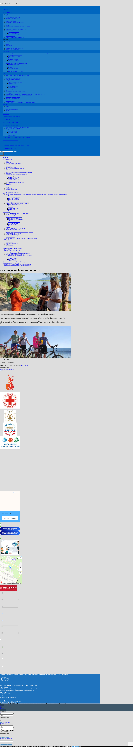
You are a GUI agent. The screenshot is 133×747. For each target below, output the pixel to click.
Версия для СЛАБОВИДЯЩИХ (7, 369)
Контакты (8, 106)
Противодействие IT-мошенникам (13, 78)
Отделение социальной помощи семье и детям (16, 63)
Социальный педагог (13, 65)
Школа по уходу (12, 133)
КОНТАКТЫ (6, 104)
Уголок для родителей (13, 68)
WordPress (61, 703)
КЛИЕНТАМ (6, 73)
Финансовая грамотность (14, 56)
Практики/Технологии (13, 59)
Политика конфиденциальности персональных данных (18, 26)
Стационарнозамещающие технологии (14, 128)
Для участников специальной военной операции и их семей (16, 137)
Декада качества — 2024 (13, 32)
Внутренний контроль (10, 36)
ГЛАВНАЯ (5, 6)
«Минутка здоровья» (13, 86)
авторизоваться (24, 365)
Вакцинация (8, 28)
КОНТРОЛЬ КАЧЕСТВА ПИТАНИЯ (11, 122)
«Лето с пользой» (12, 87)
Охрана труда (9, 45)
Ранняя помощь (11, 70)
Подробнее (76, 746)
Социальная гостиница (11, 76)
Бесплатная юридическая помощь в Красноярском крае (10, 529)
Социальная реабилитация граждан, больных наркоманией (16, 142)
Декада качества (9, 30)
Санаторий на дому (12, 131)
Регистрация (3, 712)
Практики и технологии (13, 64)
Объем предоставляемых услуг (13, 93)
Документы (8, 41)
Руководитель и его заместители (13, 17)
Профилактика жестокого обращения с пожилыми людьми (16, 145)
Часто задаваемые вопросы (12, 109)
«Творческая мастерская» (14, 84)
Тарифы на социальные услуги (12, 98)
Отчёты (7, 44)
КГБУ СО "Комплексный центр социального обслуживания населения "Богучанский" (32, 703)
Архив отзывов (9, 111)
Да (72, 746)
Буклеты (7, 90)
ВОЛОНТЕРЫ (6, 114)
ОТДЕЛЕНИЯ (6, 51)
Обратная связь (9, 107)
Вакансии (8, 24)
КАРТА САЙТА (6, 119)
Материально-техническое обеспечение (15, 37)
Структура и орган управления (13, 18)
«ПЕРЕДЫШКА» (12, 135)
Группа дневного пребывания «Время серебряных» (20, 129)
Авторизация (3, 723)
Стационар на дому (12, 132)
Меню (2, 153)
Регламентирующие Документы (13, 97)
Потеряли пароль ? (7, 722)
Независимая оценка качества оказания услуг (16, 29)
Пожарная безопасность (11, 46)
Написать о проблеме (10, 518)
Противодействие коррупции (12, 49)
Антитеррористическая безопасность (14, 48)
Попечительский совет (11, 21)
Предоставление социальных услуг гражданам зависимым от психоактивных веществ (25, 94)
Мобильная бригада (10, 101)
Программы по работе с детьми (15, 71)
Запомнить (4, 721)
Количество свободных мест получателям (15, 91)
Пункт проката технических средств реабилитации (17, 75)
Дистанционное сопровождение (13, 79)
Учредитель (8, 19)
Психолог (10, 67)
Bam (66, 703)
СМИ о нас (8, 15)
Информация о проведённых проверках (15, 22)
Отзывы (7, 110)
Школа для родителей (13, 57)
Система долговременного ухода (15, 88)
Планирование (9, 42)
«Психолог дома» (12, 83)
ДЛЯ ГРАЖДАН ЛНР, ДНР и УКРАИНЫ (12, 116)
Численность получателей (11, 99)
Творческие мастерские (13, 60)
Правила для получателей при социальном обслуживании (19, 95)
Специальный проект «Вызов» (9, 148)
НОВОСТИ (5, 9)
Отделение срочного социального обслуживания (17, 61)
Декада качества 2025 (13, 33)
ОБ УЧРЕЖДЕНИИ (7, 12)
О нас (7, 14)
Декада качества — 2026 (13, 34)
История (7, 25)
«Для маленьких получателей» (15, 82)
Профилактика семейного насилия (10, 140)
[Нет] (80, 746)
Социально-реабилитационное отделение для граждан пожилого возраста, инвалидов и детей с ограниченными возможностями (35, 53)
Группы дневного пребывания (15, 55)
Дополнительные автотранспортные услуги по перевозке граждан (20, 102)
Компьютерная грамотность (14, 80)
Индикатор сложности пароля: (7, 730)
